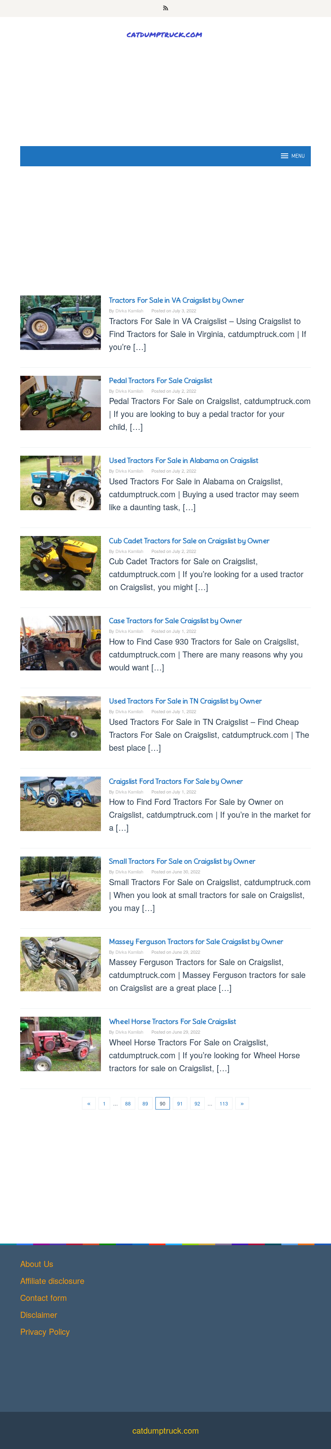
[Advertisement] (165, 109)
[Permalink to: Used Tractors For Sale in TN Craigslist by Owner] (60, 722)
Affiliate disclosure (52, 1280)
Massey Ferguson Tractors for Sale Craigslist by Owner (196, 941)
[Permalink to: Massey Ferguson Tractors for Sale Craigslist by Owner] (60, 962)
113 (224, 1103)
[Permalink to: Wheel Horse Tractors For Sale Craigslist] (60, 1043)
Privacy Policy (45, 1331)
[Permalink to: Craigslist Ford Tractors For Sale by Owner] (60, 802)
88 (128, 1103)
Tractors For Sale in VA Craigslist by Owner (176, 300)
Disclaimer (38, 1314)
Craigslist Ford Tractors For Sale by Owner (176, 781)
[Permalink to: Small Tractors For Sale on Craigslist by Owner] (60, 882)
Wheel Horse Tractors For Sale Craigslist (172, 1021)
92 (197, 1103)
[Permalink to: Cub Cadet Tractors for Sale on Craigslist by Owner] (60, 562)
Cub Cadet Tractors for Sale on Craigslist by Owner (189, 540)
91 (180, 1103)
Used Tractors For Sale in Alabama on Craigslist (183, 460)
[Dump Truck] (165, 34)
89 (145, 1103)
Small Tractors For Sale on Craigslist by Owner (182, 861)
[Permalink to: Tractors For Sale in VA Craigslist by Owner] (60, 321)
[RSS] (165, 8)
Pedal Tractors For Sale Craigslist (160, 380)
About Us (36, 1263)
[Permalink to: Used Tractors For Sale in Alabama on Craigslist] (60, 482)
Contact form (43, 1297)
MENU (298, 156)
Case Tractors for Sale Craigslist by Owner (175, 620)
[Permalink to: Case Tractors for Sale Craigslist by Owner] (60, 642)
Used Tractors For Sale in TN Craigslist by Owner (185, 701)
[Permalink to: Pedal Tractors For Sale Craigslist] (60, 401)
